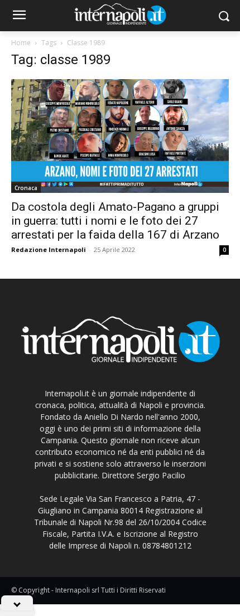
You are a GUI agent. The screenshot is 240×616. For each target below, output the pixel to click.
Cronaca (26, 188)
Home (21, 42)
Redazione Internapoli (48, 249)
